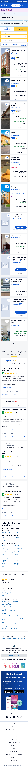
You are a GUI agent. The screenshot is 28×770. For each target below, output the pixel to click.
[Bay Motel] (5, 142)
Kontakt (19, 1)
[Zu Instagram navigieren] (10, 717)
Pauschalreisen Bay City (7, 592)
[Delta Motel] (5, 244)
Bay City (16, 539)
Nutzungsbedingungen (14, 736)
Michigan (4, 562)
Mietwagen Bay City (6, 593)
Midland (4, 540)
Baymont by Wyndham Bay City (9, 610)
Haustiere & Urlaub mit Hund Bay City (11, 532)
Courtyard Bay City (16, 80)
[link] (22, 5)
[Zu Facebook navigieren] (7, 717)
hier (6, 25)
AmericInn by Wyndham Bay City (10, 615)
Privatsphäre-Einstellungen (14, 742)
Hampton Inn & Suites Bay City (9, 628)
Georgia (3, 554)
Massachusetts (18, 548)
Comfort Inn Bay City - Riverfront (10, 624)
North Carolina (5, 550)
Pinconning (17, 537)
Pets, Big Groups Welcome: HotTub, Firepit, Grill (13, 609)
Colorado (4, 551)
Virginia (3, 565)
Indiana (16, 560)
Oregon (3, 563)
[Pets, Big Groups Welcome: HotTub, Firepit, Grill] (5, 287)
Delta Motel (14, 236)
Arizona (3, 557)
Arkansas (16, 563)
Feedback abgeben (14, 655)
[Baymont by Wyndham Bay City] (5, 115)
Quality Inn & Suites (16, 186)
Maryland (16, 556)
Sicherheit (14, 757)
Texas (3, 548)
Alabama (16, 545)
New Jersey (17, 553)
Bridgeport (4, 539)
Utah (3, 566)
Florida (3, 545)
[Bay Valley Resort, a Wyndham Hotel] (5, 168)
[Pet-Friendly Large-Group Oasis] (5, 330)
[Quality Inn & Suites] (5, 198)
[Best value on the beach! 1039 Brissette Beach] (5, 307)
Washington (5, 560)
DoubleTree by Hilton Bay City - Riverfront (12, 603)
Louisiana (16, 568)
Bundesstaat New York (7, 553)
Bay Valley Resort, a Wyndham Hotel (10, 601)
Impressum (14, 760)
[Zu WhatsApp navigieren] (21, 717)
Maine (15, 559)
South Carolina (5, 559)
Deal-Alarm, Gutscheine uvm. (14, 730)
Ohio (15, 550)
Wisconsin (16, 551)
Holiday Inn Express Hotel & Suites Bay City (12, 618)
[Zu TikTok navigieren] (14, 717)
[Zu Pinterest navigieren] (17, 717)
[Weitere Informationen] (26, 176)
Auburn (3, 537)
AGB (14, 748)
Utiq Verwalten (14, 745)
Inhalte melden (14, 727)
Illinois (16, 557)
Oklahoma (16, 566)
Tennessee (4, 556)
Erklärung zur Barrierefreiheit (14, 754)
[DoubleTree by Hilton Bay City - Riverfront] (5, 62)
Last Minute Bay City (7, 590)
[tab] (7, 29)
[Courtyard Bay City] (5, 89)
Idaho (15, 562)
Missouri (16, 547)
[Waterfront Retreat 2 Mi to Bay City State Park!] (5, 265)
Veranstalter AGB (14, 733)
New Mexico (17, 565)
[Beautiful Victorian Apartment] (5, 223)
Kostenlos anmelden (20, 10)
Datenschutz (14, 739)
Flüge (3, 595)
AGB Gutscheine (14, 751)
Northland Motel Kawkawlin (8, 627)
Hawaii (16, 554)
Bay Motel (13, 132)
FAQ (14, 723)
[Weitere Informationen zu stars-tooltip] (24, 52)
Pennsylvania (5, 568)
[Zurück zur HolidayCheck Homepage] (5, 5)
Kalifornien (4, 547)
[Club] (10, 10)
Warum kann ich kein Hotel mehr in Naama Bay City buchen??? (14, 638)
